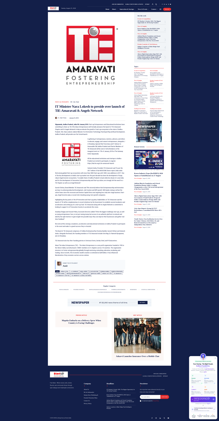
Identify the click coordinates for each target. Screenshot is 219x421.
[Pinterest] (119, 118)
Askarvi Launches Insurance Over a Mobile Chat (137, 356)
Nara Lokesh (83, 271)
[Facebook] (162, 4)
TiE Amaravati (118, 273)
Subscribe (165, 397)
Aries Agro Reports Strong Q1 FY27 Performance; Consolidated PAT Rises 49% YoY (148, 210)
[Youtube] (170, 4)
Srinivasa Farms (95, 273)
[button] (156, 4)
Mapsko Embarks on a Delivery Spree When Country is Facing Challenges (81, 321)
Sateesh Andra (60, 273)
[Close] (215, 358)
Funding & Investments (139, 108)
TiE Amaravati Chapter (62, 275)
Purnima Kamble (105, 271)
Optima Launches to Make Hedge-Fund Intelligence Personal (149, 47)
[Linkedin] (166, 4)
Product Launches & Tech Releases (147, 44)
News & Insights (62, 102)
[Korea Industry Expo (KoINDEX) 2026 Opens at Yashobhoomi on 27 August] (149, 160)
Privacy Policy (156, 400)
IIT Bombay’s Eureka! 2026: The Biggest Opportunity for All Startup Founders (149, 21)
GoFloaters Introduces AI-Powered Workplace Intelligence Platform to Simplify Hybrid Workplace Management (157, 99)
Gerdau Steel (64, 271)
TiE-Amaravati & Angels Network (81, 275)
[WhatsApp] (123, 118)
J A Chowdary (74, 271)
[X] (168, 4)
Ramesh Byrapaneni (117, 271)
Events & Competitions (144, 19)
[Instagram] (164, 4)
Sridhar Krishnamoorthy (73, 273)
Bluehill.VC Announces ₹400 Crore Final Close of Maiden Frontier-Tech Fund (141, 112)
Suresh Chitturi (107, 273)
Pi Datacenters (93, 271)
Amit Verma (63, 118)
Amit (65, 266)
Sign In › (209, 403)
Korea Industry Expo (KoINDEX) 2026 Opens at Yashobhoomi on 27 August (149, 29)
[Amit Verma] (56, 118)
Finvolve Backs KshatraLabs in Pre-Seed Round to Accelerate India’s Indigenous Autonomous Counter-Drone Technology (157, 113)
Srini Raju (86, 273)
